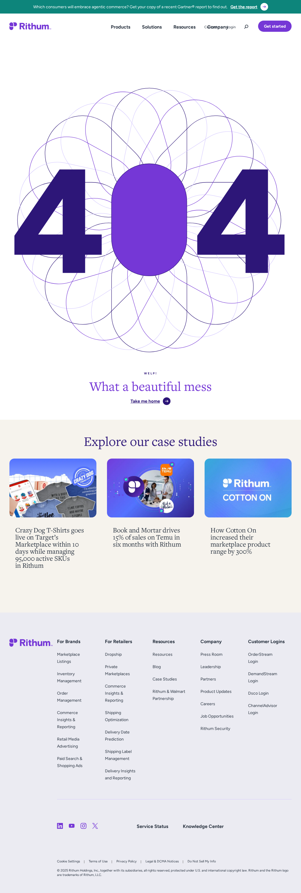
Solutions (152, 27)
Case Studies (165, 679)
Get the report (243, 6)
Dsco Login (258, 693)
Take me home (145, 401)
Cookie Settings (68, 861)
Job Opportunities (217, 716)
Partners (208, 679)
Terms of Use (98, 861)
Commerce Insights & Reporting (67, 719)
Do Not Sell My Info (202, 861)
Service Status (152, 826)
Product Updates (216, 691)
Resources (184, 27)
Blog (157, 666)
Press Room (211, 654)
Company (217, 27)
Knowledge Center (203, 826)
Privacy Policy (126, 861)
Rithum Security (215, 728)
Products (120, 27)
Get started (275, 26)
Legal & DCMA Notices (162, 861)
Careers (207, 703)
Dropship (113, 654)
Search (246, 25)
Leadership (210, 666)
